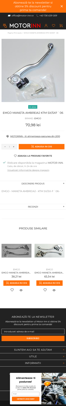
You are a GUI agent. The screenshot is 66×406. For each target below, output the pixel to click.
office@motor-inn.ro (22, 15)
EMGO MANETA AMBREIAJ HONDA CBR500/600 (16, 272)
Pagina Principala (15, 33)
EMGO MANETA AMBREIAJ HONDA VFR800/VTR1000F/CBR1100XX (49, 272)
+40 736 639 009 (48, 15)
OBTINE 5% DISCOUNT (18, 399)
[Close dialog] (62, 374)
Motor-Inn (25, 25)
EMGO (37, 118)
